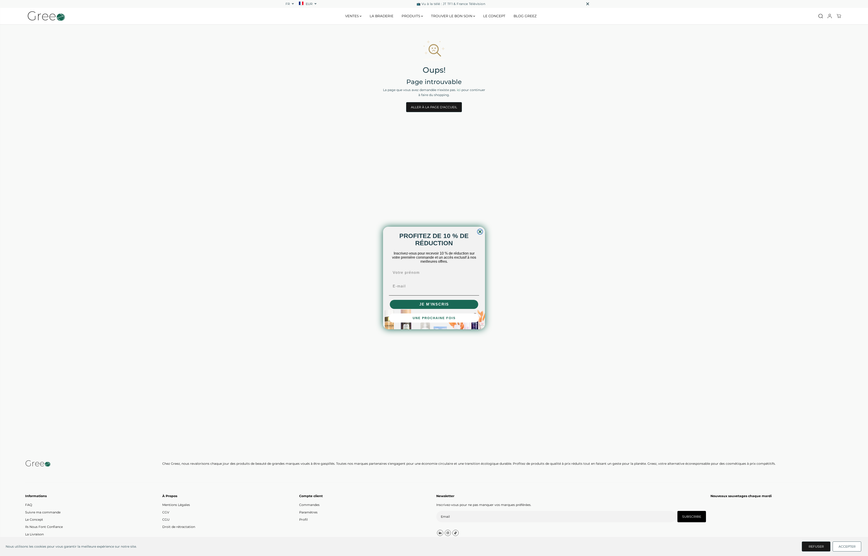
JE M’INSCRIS (434, 304)
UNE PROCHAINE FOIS (434, 318)
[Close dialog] (480, 231)
